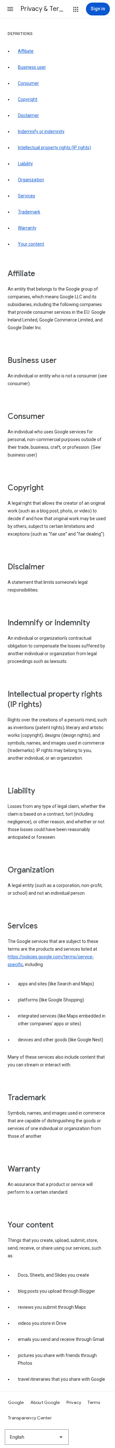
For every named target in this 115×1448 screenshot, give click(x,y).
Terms (94, 1402)
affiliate (26, 51)
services (26, 195)
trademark (29, 211)
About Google (45, 1402)
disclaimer (28, 115)
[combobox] (37, 1437)
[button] (10, 9)
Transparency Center (30, 1418)
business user (32, 67)
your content (31, 244)
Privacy (73, 1402)
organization (31, 179)
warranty (27, 228)
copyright (27, 99)
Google (16, 1402)
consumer (28, 83)
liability (25, 163)
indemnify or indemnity (41, 131)
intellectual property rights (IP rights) (54, 147)
